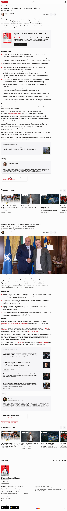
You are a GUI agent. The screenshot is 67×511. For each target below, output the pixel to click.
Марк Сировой (8, 231)
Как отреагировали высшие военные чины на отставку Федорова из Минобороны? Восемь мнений (20, 354)
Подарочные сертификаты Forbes (9, 500)
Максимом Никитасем (15, 113)
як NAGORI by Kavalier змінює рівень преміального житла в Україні (49, 208)
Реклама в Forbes (17, 496)
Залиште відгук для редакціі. (9, 179)
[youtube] (65, 460)
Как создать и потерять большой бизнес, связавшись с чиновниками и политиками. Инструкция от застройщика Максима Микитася (19, 149)
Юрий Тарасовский (9, 13)
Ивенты (26, 488)
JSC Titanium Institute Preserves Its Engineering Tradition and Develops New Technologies (10, 208)
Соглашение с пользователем (15, 486)
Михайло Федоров (6, 422)
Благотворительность (6, 498)
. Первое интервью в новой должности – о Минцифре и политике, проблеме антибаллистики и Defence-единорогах (19, 365)
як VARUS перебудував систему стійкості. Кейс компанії (29, 207)
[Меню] (64, 2)
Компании (5, 153)
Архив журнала (7, 496)
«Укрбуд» (4, 184)
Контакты (3, 486)
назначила (20, 342)
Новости (3, 5)
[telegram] (62, 460)
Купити (20, 44)
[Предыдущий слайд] (61, 427)
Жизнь (42, 212)
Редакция (26, 493)
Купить (5, 481)
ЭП (19, 118)
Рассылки (16, 491)
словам (16, 296)
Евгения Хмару (43, 342)
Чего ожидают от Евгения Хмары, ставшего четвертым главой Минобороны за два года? (20, 375)
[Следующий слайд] (64, 190)
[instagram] (59, 460)
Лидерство (23, 210)
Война (4, 358)
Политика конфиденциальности (9, 493)
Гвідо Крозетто (14, 422)
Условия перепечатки (6, 491)
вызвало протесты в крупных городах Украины (14, 323)
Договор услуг (18, 488)
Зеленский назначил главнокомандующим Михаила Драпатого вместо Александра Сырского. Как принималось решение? (20, 385)
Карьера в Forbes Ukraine (7, 488)
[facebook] (56, 460)
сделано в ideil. (61, 508)
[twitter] (53, 460)
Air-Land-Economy (33, 331)
